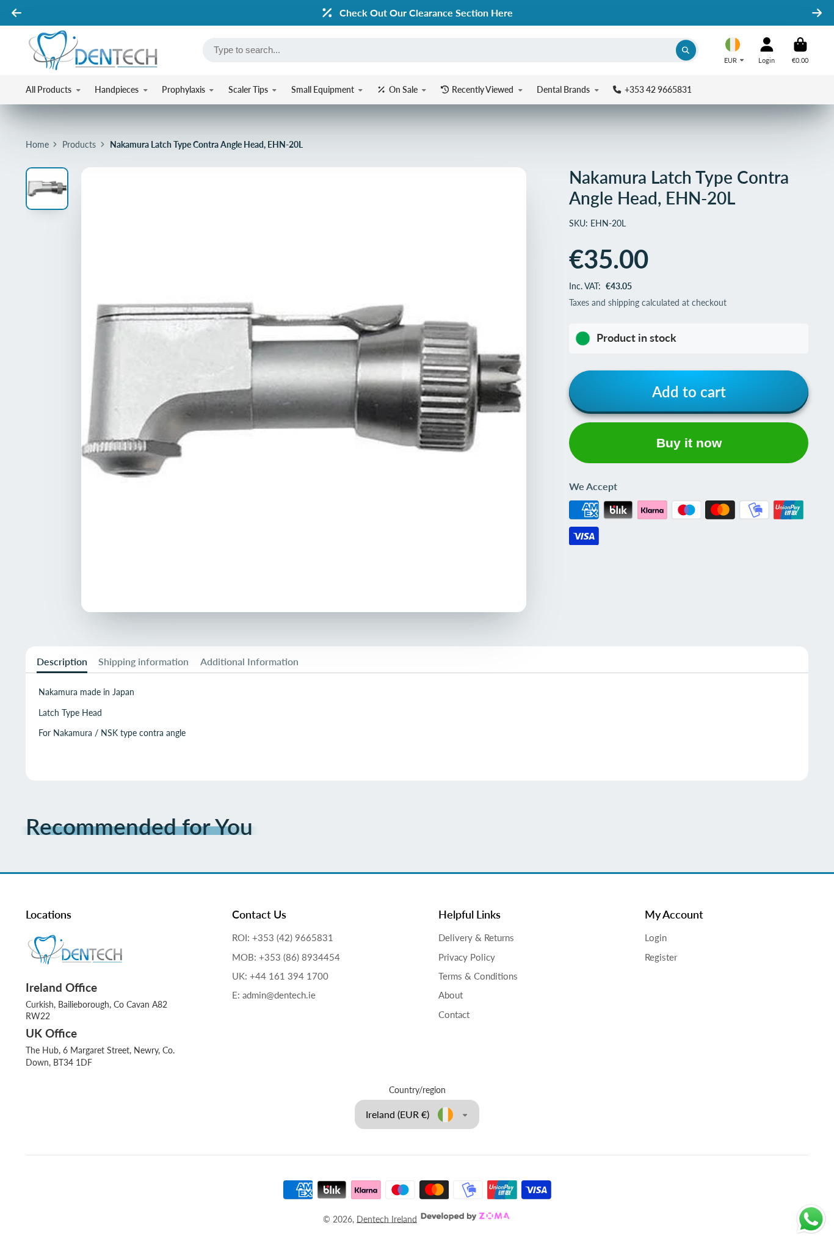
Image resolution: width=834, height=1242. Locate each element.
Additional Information (249, 661)
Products (79, 144)
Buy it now (689, 443)
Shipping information (143, 661)
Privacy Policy (466, 956)
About (450, 994)
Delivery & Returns (476, 937)
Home (37, 144)
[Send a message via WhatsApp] (811, 1219)
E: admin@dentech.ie (274, 994)
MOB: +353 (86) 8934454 (286, 956)
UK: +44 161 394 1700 (280, 975)
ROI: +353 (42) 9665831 (282, 937)
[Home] (93, 50)
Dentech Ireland (387, 1218)
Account (766, 50)
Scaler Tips (248, 89)
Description (62, 661)
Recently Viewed (482, 89)
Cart (800, 50)
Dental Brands (563, 89)
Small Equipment (322, 89)
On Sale (403, 89)
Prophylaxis (183, 89)
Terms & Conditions (478, 975)
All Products (48, 89)
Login (656, 937)
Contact (454, 1014)
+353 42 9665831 (658, 89)
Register (661, 956)
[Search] (686, 50)
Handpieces (117, 89)
